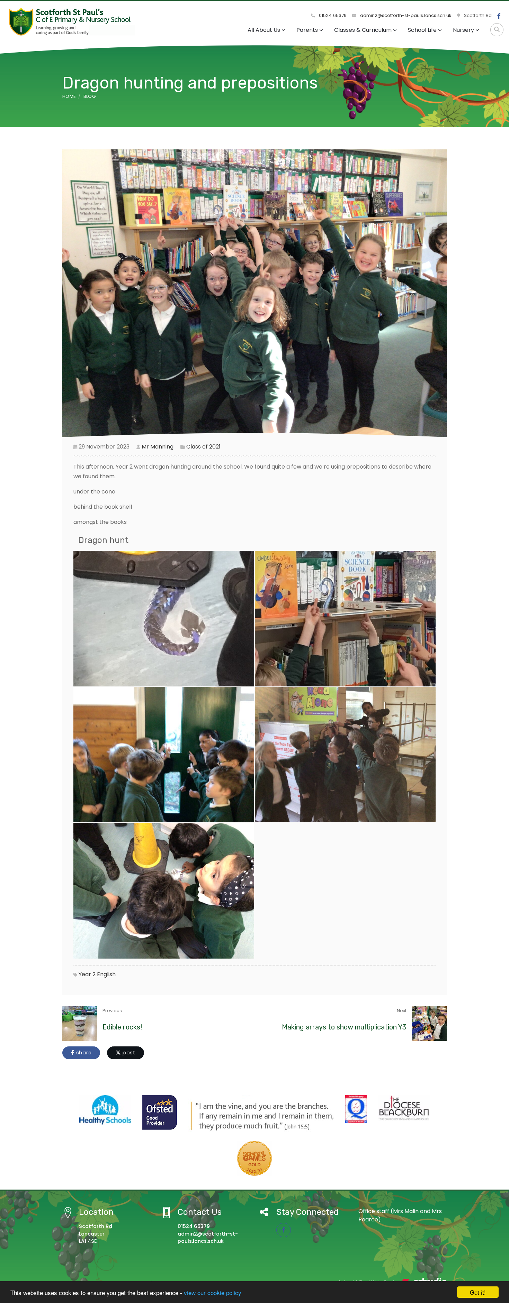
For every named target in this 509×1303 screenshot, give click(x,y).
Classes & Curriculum (363, 30)
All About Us (264, 30)
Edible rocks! (122, 1027)
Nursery (463, 30)
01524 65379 (332, 15)
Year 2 (87, 974)
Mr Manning (157, 447)
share (83, 1052)
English (106, 974)
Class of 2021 (203, 447)
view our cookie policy (212, 1292)
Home (68, 96)
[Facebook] (498, 16)
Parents (307, 30)
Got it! (478, 1292)
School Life (422, 30)
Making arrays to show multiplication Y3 (344, 1027)
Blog (89, 96)
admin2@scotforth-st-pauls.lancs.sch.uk (405, 15)
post (128, 1052)
